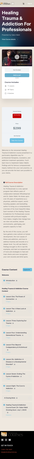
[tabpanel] (17, 205)
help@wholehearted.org (9, 452)
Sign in (30, 3)
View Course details (9, 39)
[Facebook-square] (2, 439)
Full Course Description (13, 182)
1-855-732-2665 (6, 449)
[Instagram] (6, 439)
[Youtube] (9, 439)
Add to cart (17, 75)
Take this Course (17, 140)
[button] (12, 3)
